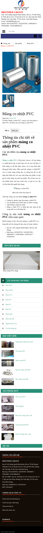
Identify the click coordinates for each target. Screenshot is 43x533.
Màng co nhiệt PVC (7, 46)
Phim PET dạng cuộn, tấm (23, 415)
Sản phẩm (18, 43)
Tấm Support (19, 406)
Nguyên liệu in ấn (11, 323)
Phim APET (9, 290)
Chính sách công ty (11, 493)
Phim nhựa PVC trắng (10, 271)
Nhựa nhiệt (9, 314)
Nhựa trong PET (20, 360)
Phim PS (8, 309)
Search (40, 36)
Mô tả (7, 130)
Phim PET (9, 285)
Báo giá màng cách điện (22, 370)
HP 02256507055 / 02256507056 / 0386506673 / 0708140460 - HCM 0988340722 (35, 36)
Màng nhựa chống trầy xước (24, 342)
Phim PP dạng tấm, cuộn (23, 434)
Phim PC (8, 304)
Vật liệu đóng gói (11, 328)
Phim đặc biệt (10, 319)
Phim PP (8, 300)
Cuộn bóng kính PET (22, 425)
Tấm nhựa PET (20, 351)
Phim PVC (30, 43)
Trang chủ (6, 43)
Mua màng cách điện (21, 379)
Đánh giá (15, 130)
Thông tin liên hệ (10, 455)
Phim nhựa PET (20, 397)
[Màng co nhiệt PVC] (8, 100)
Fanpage (6, 519)
